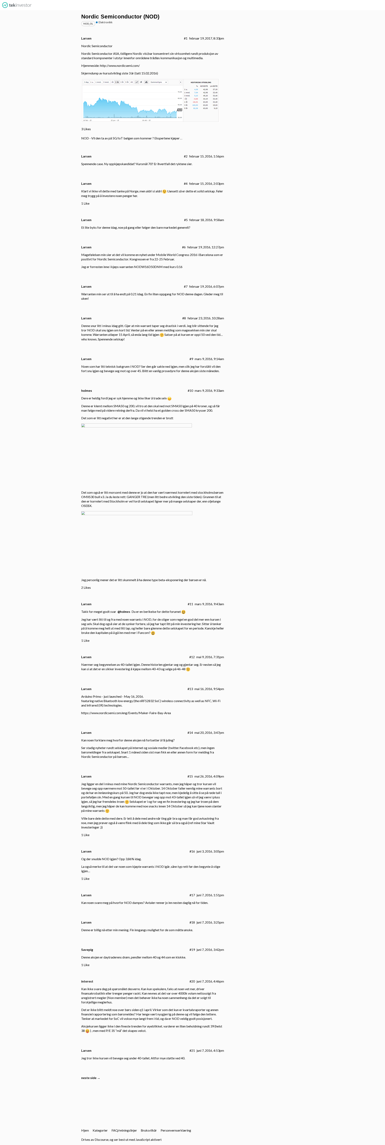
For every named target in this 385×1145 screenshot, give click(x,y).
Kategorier (100, 1130)
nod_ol (88, 23)
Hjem (85, 1130)
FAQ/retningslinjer (124, 1130)
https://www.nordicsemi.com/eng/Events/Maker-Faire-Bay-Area (126, 713)
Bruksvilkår (149, 1130)
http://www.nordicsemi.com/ (120, 65)
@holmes (124, 611)
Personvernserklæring (176, 1130)
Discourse (101, 1139)
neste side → (90, 1078)
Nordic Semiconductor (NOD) (120, 16)
